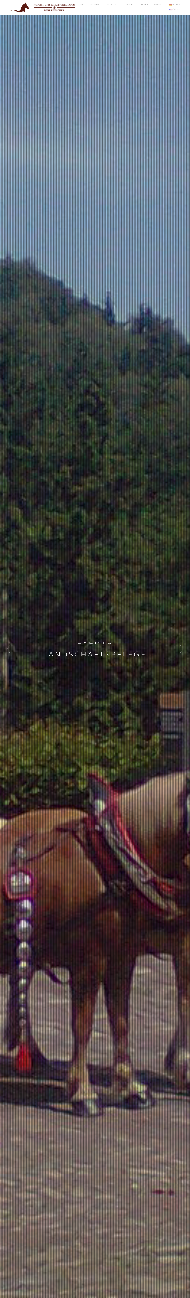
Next (181, 649)
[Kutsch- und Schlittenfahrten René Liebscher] (43, 7)
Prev (8, 649)
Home (81, 4)
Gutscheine (128, 4)
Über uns (95, 4)
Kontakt (158, 4)
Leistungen (111, 4)
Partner (144, 4)
